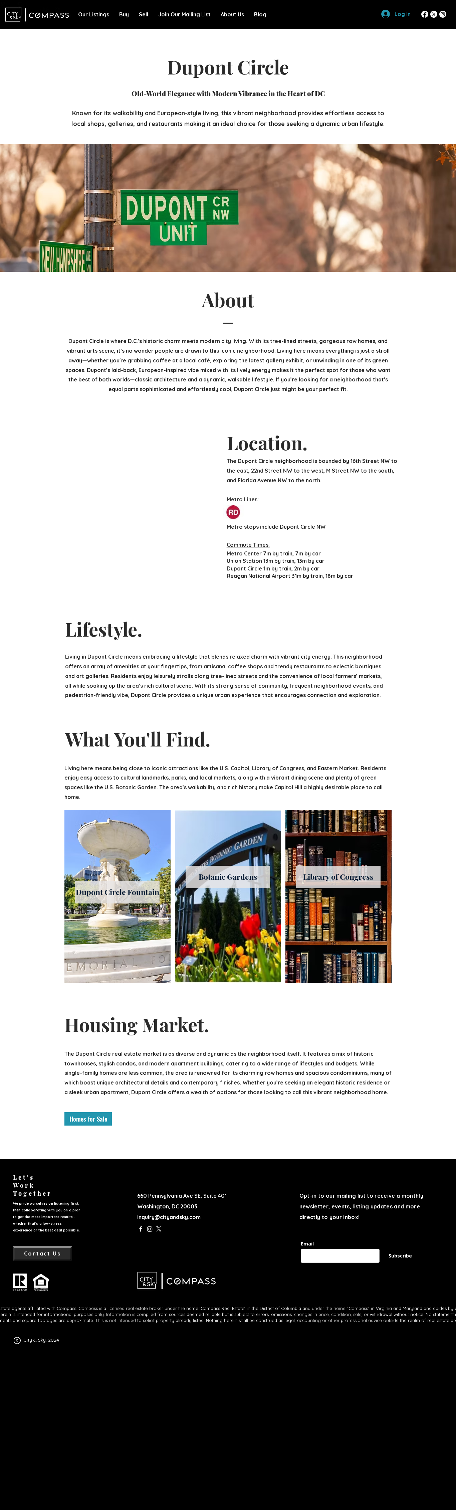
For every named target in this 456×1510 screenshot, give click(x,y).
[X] (433, 14)
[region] (117, 896)
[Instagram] (442, 14)
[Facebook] (424, 14)
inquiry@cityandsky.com (169, 1217)
